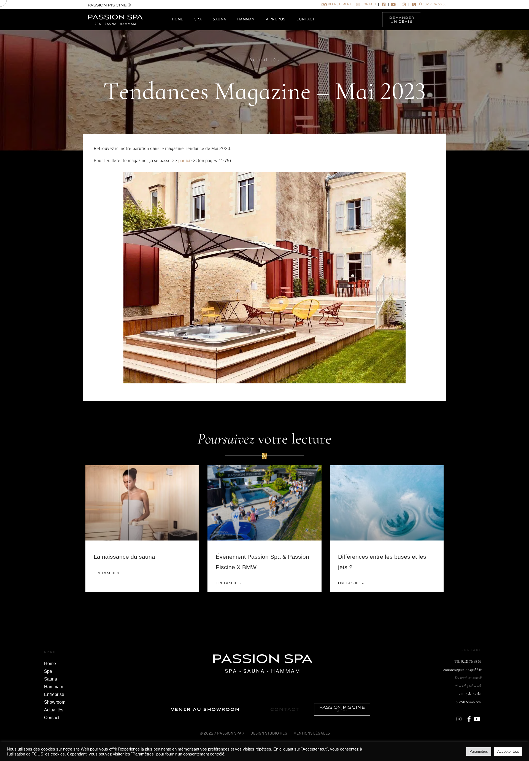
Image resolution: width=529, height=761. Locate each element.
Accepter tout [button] (508, 751)
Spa (48, 671)
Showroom (54, 702)
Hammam (53, 686)
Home (50, 663)
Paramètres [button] (478, 751)
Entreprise (54, 694)
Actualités (264, 60)
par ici (184, 161)
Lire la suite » (106, 573)
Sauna (50, 679)
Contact (51, 717)
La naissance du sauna (124, 556)
